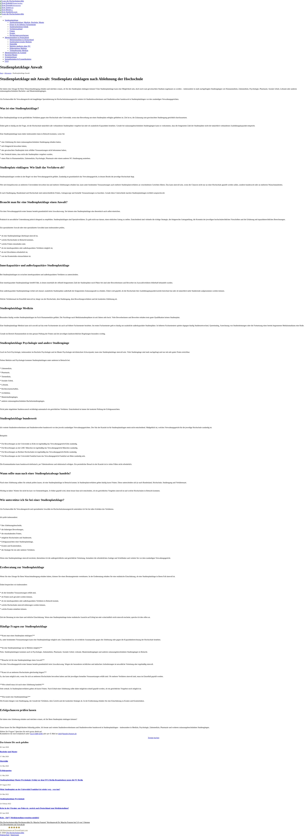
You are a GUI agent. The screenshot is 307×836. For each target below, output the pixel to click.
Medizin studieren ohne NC (20, 46)
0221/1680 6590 (36, 734)
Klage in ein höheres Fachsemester (23, 25)
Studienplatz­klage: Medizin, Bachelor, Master (27, 22)
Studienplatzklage (11, 20)
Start (1, 73)
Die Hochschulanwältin (15, 833)
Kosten (12, 33)
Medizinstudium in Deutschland (17, 37)
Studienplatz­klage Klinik (19, 27)
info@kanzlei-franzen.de (67, 734)
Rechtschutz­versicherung (19, 35)
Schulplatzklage (11, 57)
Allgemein (7, 73)
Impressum (15, 835)
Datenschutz (4, 835)
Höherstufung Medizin (18, 48)
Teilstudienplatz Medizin (19, 50)
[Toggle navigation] (1, 16)
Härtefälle (13, 44)
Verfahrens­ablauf (16, 29)
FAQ (7, 61)
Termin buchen (153, 738)
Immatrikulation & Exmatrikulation (18, 59)
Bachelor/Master (11, 55)
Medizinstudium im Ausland (15, 53)
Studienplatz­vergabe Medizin (21, 42)
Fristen (12, 31)
